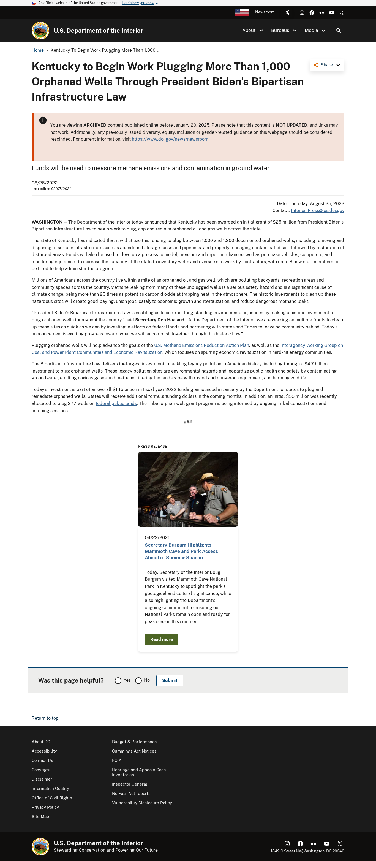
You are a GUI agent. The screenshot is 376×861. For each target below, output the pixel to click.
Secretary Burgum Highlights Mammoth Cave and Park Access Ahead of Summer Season (181, 551)
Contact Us (42, 760)
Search (338, 30)
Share (327, 64)
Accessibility (44, 751)
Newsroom (264, 12)
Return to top (45, 718)
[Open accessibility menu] (286, 12)
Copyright (41, 769)
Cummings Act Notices (134, 751)
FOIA (117, 760)
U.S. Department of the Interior (98, 30)
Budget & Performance (134, 741)
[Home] (40, 30)
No (147, 680)
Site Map (40, 816)
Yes (127, 680)
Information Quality (50, 788)
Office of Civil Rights (52, 797)
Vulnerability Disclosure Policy (142, 802)
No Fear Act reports (131, 793)
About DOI (41, 741)
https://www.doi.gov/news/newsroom (170, 139)
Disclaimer (42, 779)
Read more (161, 639)
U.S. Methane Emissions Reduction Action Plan (201, 345)
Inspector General (129, 784)
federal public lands (116, 403)
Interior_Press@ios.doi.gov (317, 210)
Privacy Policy (45, 807)
